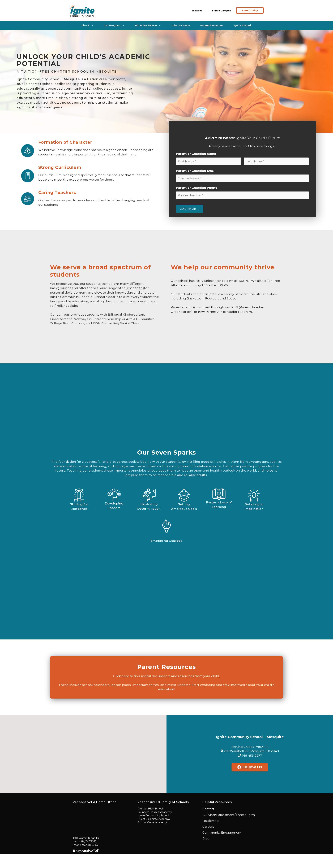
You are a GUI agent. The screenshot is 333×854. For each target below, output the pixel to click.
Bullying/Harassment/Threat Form (228, 815)
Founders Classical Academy (155, 812)
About (85, 25)
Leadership (210, 820)
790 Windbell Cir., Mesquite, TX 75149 (251, 751)
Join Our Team (180, 25)
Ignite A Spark (243, 25)
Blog (206, 838)
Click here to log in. (262, 146)
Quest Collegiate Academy (154, 819)
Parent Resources (211, 25)
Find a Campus (221, 10)
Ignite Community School (153, 815)
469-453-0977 (251, 755)
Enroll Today (250, 10)
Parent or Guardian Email (195, 170)
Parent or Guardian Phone (196, 187)
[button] (83, 752)
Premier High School (150, 808)
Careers (208, 826)
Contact (208, 809)
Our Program (112, 25)
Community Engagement (221, 832)
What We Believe (146, 25)
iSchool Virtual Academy (152, 822)
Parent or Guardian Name (196, 153)
